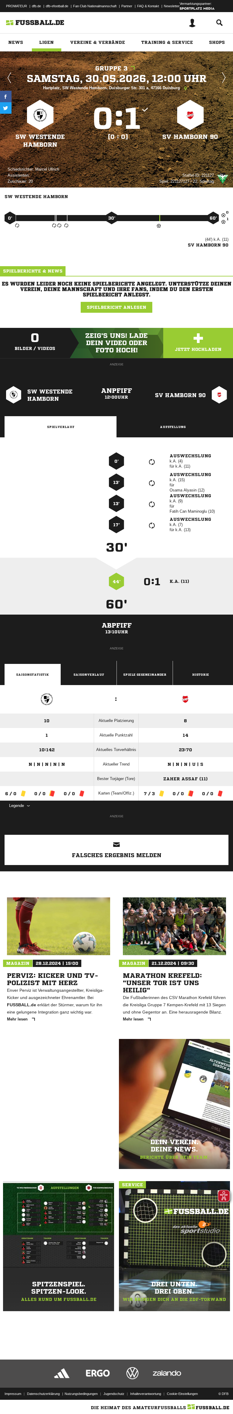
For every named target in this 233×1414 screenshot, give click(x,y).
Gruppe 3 (111, 68)
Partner (126, 6)
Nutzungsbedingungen (81, 1394)
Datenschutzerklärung (43, 1394)
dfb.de (36, 6)
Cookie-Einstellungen (182, 1394)
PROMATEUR (16, 6)
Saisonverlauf (88, 674)
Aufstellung (173, 426)
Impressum (13, 1394)
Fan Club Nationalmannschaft (94, 6)
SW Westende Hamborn (40, 141)
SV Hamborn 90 (190, 137)
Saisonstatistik (32, 674)
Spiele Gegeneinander (144, 674)
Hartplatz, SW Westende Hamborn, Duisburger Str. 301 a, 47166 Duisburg (112, 88)
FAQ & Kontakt (148, 6)
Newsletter (172, 6)
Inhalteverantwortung (145, 1394)
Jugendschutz (113, 1394)
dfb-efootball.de (57, 6)
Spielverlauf (60, 426)
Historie (200, 674)
